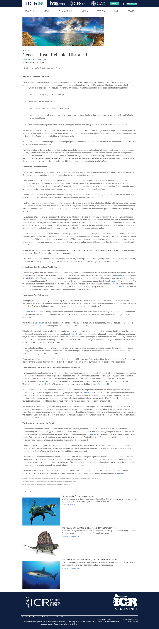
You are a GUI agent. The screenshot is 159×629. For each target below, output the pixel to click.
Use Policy (101, 619)
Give (116, 11)
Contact (116, 621)
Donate (115, 4)
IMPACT (25, 51)
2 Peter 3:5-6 (29, 312)
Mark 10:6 (35, 278)
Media (85, 11)
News (46, 11)
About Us (29, 11)
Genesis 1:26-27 (124, 275)
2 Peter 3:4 (73, 334)
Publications (66, 11)
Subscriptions (108, 621)
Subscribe (133, 4)
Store (131, 11)
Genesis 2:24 (114, 281)
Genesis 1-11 (123, 287)
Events (101, 11)
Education (64, 617)
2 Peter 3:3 (39, 323)
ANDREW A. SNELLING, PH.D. (37, 60)
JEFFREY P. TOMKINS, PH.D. (72, 536)
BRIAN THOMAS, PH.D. (70, 505)
